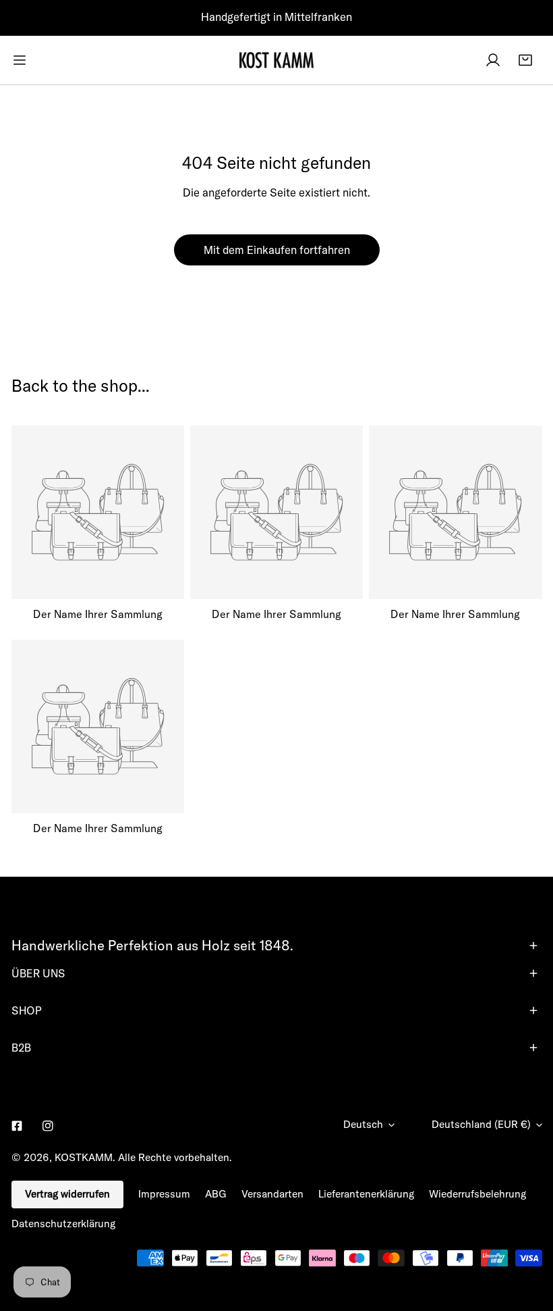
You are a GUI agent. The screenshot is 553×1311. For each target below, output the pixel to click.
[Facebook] (16, 1125)
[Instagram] (48, 1125)
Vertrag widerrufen (67, 1193)
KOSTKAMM (84, 1157)
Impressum (164, 1193)
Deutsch (363, 1124)
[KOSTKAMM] (276, 60)
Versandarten (272, 1193)
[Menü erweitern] (19, 60)
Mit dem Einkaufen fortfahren (277, 249)
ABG (216, 1193)
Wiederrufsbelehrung (477, 1193)
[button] (525, 60)
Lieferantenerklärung (366, 1193)
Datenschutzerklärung (63, 1223)
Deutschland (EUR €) (481, 1124)
